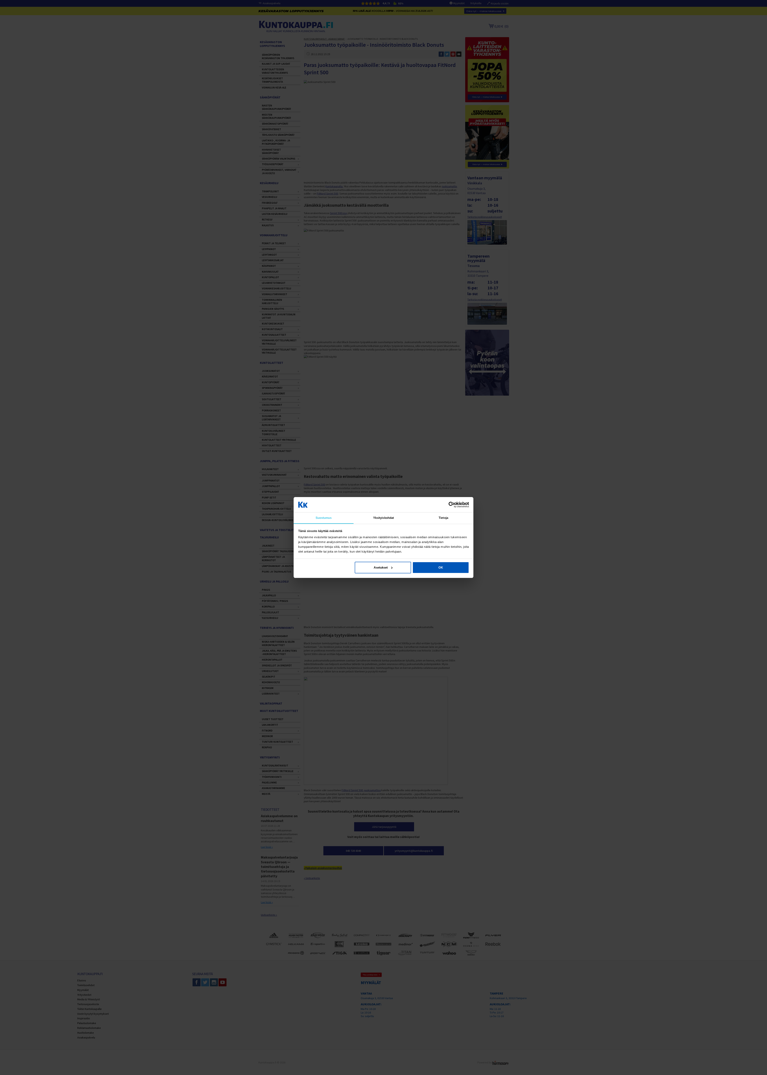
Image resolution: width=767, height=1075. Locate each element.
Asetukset (381, 567)
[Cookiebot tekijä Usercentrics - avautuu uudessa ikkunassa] (451, 505)
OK (440, 567)
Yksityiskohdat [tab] (383, 517)
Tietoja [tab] (443, 517)
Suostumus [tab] (324, 517)
